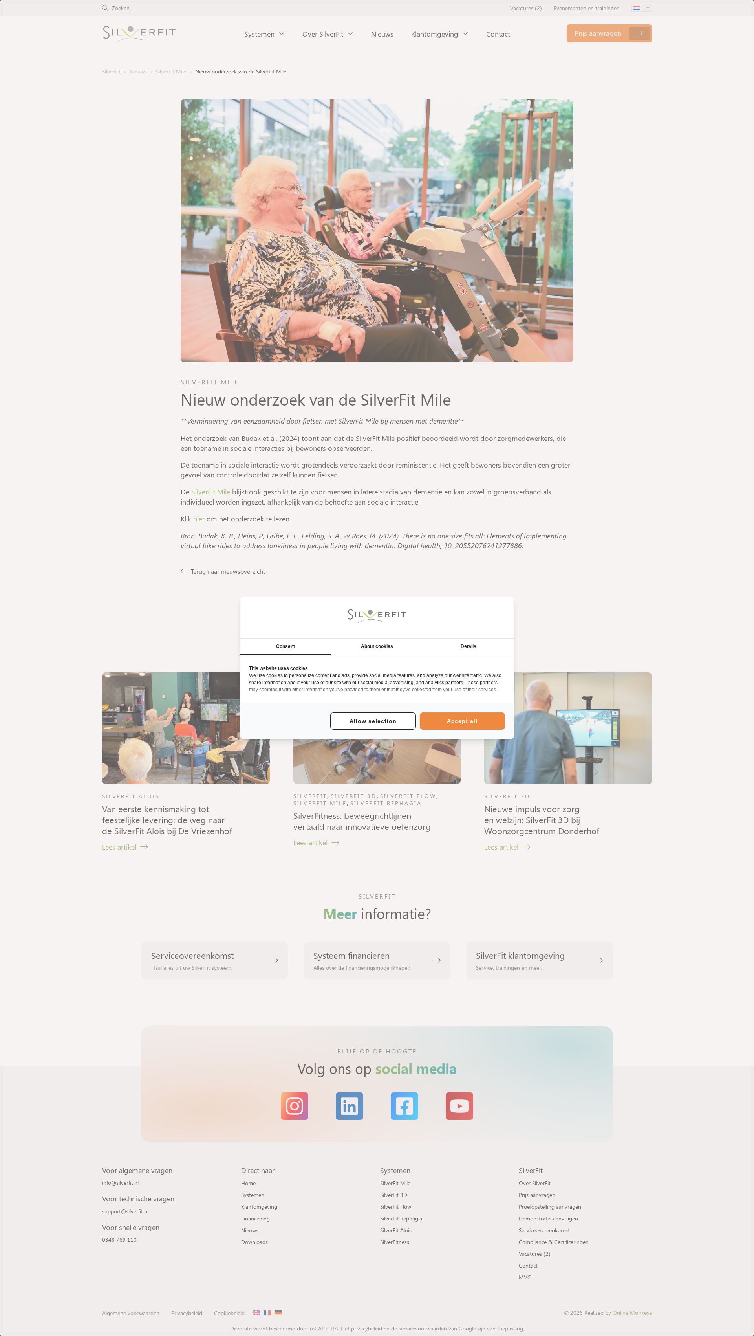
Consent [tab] (285, 646)
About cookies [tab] (377, 646)
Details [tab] (468, 646)
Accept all (462, 721)
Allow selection (373, 721)
